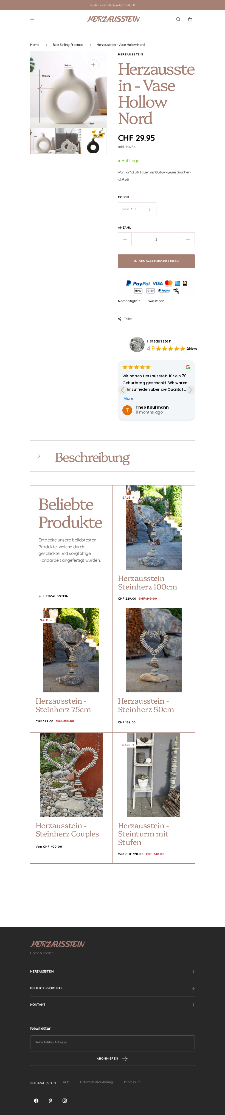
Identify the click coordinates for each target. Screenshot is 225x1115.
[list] (68, 89)
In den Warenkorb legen (156, 261)
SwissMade (156, 301)
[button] (33, 19)
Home (34, 45)
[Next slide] (190, 389)
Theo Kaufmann (152, 407)
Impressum (132, 1082)
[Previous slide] (122, 389)
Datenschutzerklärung (96, 1082)
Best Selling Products (68, 45)
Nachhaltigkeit (129, 301)
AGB (66, 1082)
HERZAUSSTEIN (44, 1083)
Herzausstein (159, 341)
